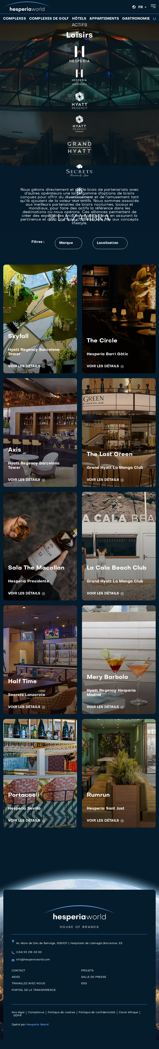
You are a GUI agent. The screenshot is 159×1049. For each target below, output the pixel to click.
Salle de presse (93, 977)
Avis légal (18, 1012)
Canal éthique (128, 1012)
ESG (84, 983)
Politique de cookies (61, 1012)
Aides (16, 977)
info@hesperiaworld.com (33, 960)
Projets (87, 971)
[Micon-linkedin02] (14, 997)
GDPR (17, 1015)
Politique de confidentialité (97, 1012)
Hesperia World (37, 1025)
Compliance (36, 1012)
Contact (18, 971)
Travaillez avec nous (28, 983)
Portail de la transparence (34, 990)
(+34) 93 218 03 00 (29, 952)
